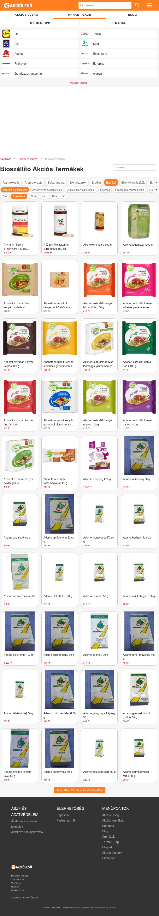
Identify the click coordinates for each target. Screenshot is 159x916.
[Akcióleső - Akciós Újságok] (18, 5)
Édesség (105, 189)
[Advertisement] (79, 120)
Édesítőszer (19, 196)
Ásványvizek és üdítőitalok (47, 189)
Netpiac (15, 886)
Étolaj (34, 196)
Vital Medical (17, 879)
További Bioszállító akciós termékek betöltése (79, 790)
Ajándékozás (11, 182)
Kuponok (108, 826)
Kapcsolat (63, 815)
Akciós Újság (110, 815)
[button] (156, 182)
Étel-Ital (111, 182)
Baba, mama (56, 182)
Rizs (54, 196)
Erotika (96, 182)
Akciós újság (26, 15)
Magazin (107, 847)
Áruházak (108, 836)
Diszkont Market (19, 875)
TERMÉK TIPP (40, 23)
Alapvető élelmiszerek (14, 189)
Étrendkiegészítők (133, 182)
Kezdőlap (5, 158)
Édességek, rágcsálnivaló (129, 189)
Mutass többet (79, 83)
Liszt (44, 196)
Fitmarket (119, 23)
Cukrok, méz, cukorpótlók (81, 189)
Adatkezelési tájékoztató (27, 832)
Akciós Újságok (112, 852)
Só (63, 196)
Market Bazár (18, 890)
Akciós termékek (28, 158)
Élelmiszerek (78, 182)
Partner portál (66, 820)
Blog (132, 15)
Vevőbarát (16, 883)
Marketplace (79, 15)
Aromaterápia (33, 182)
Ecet (4, 196)
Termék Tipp (110, 842)
